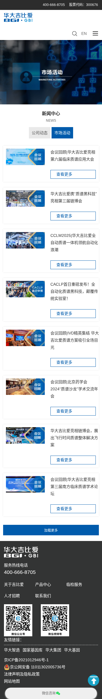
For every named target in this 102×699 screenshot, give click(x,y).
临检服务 (74, 584)
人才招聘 (12, 595)
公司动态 (40, 132)
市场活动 (62, 132)
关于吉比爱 (14, 584)
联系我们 (43, 595)
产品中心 (43, 584)
